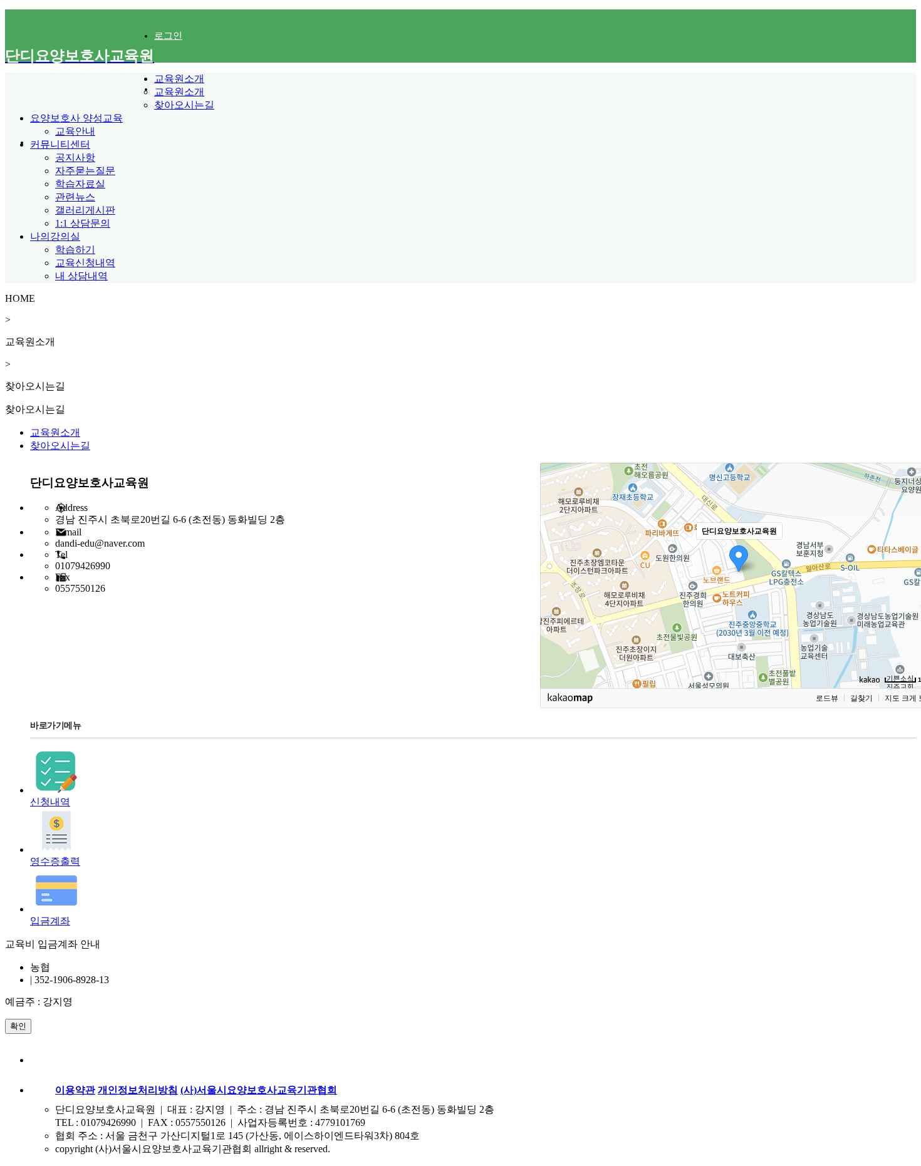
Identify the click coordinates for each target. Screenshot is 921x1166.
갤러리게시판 (85, 210)
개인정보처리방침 (138, 1090)
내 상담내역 (81, 276)
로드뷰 (827, 698)
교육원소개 (179, 78)
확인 (18, 1026)
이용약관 (75, 1090)
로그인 (168, 36)
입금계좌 (50, 921)
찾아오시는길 (184, 105)
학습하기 (75, 249)
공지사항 (75, 157)
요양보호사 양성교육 (76, 118)
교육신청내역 (85, 262)
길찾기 (861, 698)
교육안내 (75, 131)
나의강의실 (55, 236)
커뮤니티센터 (60, 144)
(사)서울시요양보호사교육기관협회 (258, 1090)
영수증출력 (55, 861)
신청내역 (50, 802)
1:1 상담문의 (82, 223)
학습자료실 (80, 183)
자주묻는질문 (85, 170)
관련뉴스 (75, 197)
